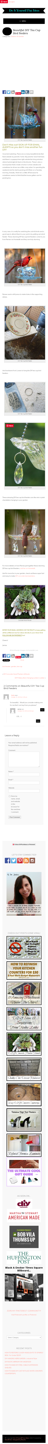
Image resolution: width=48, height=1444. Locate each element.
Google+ (12, 2)
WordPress (8, 1440)
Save (19, 93)
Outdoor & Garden (17, 36)
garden (13, 666)
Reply (42, 710)
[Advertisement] (24, 65)
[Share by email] (31, 92)
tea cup (19, 666)
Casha (13, 695)
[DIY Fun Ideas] (24, 915)
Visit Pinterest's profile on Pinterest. (24, 1315)
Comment (11, 750)
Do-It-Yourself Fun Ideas (21, 1438)
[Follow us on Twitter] (14, 860)
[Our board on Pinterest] (20, 860)
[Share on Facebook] (4, 92)
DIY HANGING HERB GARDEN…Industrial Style (21, 1358)
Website (11, 788)
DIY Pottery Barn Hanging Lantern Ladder (30, 678)
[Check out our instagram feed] (32, 860)
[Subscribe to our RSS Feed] (26, 860)
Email (10, 780)
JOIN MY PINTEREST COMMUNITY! (24, 1311)
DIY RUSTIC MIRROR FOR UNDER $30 (18, 1362)
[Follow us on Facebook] (7, 860)
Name (11, 771)
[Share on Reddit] (13, 92)
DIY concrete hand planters (25, 576)
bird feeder (6, 666)
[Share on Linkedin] (23, 92)
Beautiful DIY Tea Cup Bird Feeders (26, 31)
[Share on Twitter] (8, 92)
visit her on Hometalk (27, 568)
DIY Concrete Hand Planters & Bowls (16, 674)
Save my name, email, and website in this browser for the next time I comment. (15, 804)
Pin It (22, 660)
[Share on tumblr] (27, 92)
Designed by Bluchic (19, 1440)
